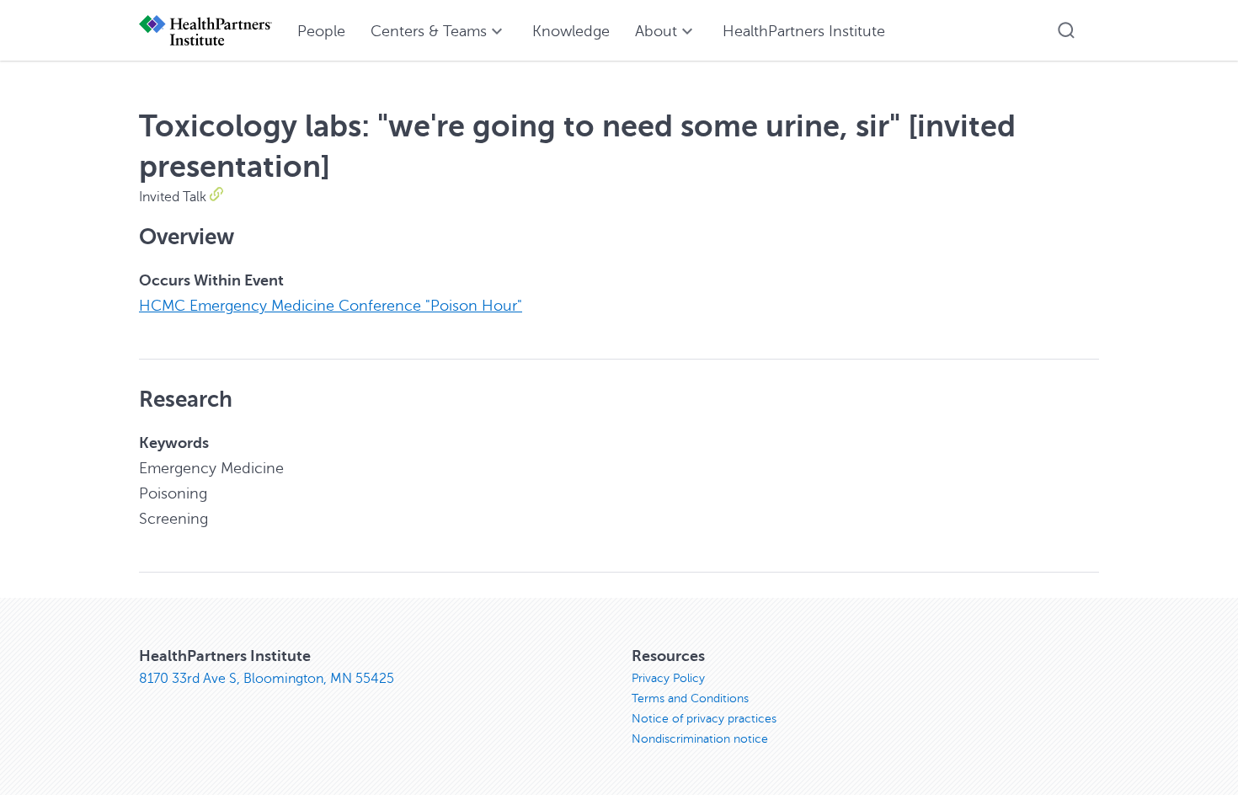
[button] (1066, 30)
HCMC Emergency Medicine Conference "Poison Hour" (330, 305)
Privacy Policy (668, 678)
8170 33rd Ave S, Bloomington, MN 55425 (266, 678)
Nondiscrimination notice (700, 739)
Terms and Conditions (690, 698)
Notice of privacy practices (704, 718)
